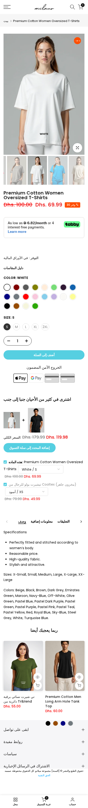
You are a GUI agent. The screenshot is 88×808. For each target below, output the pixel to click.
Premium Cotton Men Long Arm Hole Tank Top (63, 701)
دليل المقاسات (13, 268)
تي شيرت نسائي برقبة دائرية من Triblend (19, 699)
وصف (22, 521)
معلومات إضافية (42, 521)
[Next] (80, 521)
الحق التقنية (44, 775)
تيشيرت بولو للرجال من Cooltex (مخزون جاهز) (42, 484)
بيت (6, 21)
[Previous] (7, 521)
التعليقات (63, 521)
